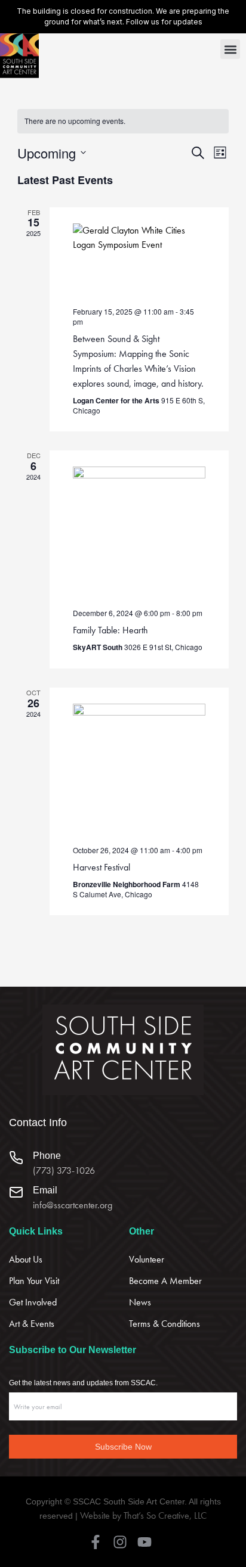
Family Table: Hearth (110, 630)
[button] (230, 49)
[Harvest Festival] (139, 770)
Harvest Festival (101, 867)
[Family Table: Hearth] (139, 533)
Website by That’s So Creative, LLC (143, 1515)
